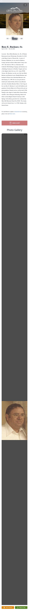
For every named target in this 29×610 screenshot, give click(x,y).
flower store (12, 113)
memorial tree (18, 111)
